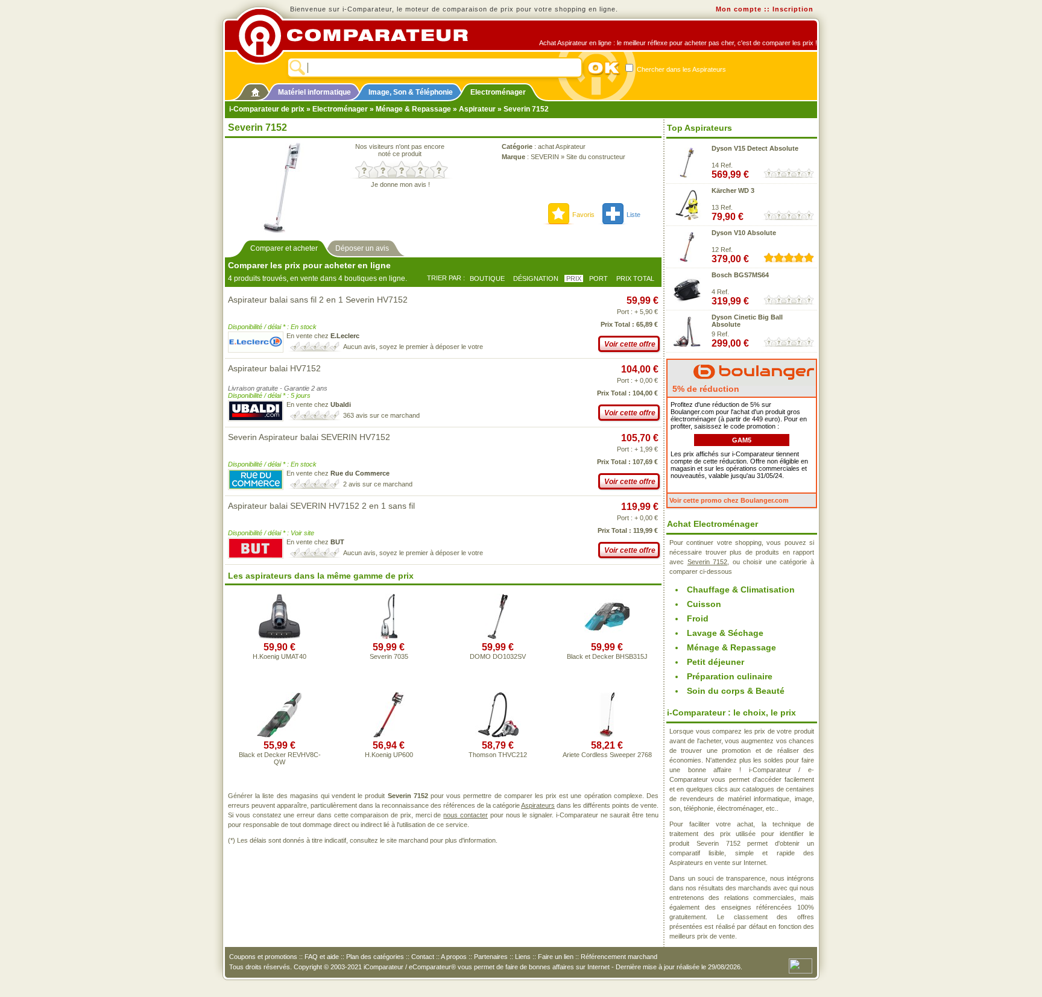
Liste (633, 214)
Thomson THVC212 (498, 754)
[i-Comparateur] (255, 90)
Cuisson (704, 604)
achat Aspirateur (562, 146)
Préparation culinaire (729, 676)
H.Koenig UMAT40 (279, 656)
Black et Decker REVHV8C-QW (280, 758)
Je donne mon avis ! (400, 184)
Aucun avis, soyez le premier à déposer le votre (413, 346)
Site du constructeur (595, 156)
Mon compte (739, 9)
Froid (698, 618)
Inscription (792, 9)
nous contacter (465, 815)
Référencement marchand (619, 956)
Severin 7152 (707, 561)
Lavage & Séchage (725, 633)
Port (598, 278)
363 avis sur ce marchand (381, 415)
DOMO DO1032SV (498, 656)
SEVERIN (545, 156)
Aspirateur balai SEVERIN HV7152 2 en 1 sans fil (321, 506)
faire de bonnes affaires (539, 966)
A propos (454, 956)
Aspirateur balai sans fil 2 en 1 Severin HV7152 (318, 299)
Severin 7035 (389, 656)
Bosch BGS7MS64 (740, 274)
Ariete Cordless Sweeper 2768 (607, 754)
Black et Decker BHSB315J (607, 656)
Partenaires (491, 956)
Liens (523, 956)
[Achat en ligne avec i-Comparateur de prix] (360, 35)
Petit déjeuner (715, 662)
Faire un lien (555, 956)
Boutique (487, 278)
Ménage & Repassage (413, 109)
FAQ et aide (322, 956)
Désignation (535, 278)
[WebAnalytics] (800, 965)
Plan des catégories (375, 956)
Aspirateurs (538, 805)
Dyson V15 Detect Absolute (755, 148)
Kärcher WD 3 (733, 190)
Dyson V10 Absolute (744, 232)
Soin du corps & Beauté (736, 691)
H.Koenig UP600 (389, 754)
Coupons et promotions (263, 956)
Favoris (583, 214)
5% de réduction (704, 389)
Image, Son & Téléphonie (410, 92)
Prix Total (635, 278)
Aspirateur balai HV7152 (274, 368)
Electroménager (498, 92)
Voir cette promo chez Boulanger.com (729, 500)
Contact (422, 956)
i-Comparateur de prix (267, 109)
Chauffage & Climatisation (741, 589)
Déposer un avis (362, 248)
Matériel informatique (314, 92)
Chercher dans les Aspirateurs (680, 69)
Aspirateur (477, 109)
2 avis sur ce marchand (377, 484)
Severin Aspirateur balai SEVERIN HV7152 (309, 437)
